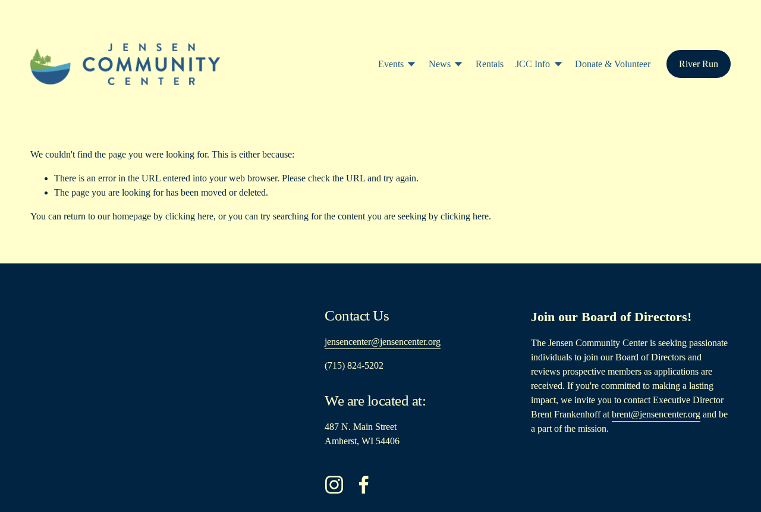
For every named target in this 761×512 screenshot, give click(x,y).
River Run (698, 64)
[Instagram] (334, 484)
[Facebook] (363, 484)
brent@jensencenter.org (656, 414)
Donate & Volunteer (612, 64)
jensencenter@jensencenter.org (383, 342)
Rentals (490, 64)
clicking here (189, 216)
